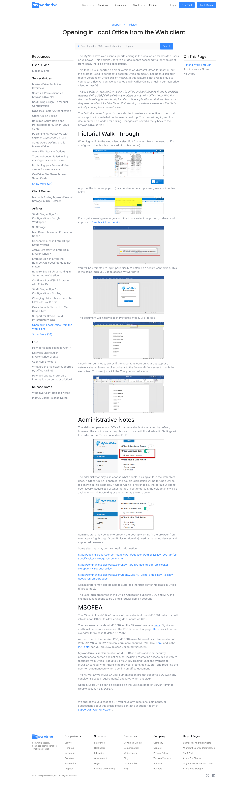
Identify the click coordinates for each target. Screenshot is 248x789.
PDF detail (84, 646)
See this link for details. (106, 222)
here (157, 625)
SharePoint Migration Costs (197, 742)
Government (100, 758)
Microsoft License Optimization (199, 748)
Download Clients (133, 742)
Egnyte (68, 742)
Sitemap (157, 763)
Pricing (153, 5)
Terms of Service (162, 758)
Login (173, 5)
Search (166, 46)
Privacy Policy (160, 753)
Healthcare (99, 748)
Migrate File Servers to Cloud (198, 763)
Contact (157, 748)
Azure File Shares (192, 758)
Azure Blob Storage (193, 768)
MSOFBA (189, 73)
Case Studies (130, 763)
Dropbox (69, 768)
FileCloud (69, 748)
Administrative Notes (196, 69)
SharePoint (70, 763)
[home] (44, 5)
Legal (97, 763)
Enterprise (99, 742)
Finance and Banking (104, 768)
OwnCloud (70, 758)
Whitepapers (130, 753)
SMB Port (188, 753)
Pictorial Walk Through (197, 64)
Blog (126, 758)
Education (99, 753)
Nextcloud (70, 753)
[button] (88, 5)
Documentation (131, 748)
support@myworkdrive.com (95, 709)
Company (158, 742)
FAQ (126, 768)
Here (156, 629)
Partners (157, 768)
